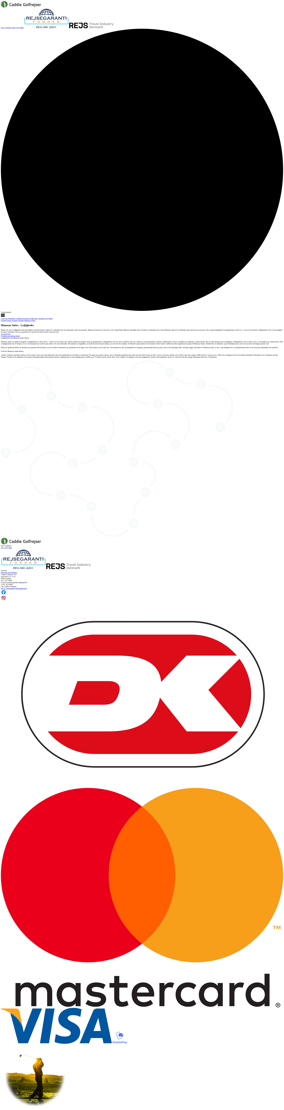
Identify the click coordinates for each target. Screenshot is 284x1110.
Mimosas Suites (29, 320)
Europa (9, 320)
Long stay (4, 319)
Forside (3, 320)
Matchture (12, 319)
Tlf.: (6, 548)
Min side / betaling (38, 319)
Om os (3, 588)
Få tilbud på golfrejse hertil (10, 336)
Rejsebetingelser (21, 588)
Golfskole (19, 319)
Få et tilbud (49, 319)
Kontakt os (27, 319)
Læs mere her (5, 334)
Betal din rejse (6, 572)
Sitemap (14, 572)
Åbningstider (11, 588)
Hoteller (21, 320)
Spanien (15, 320)
